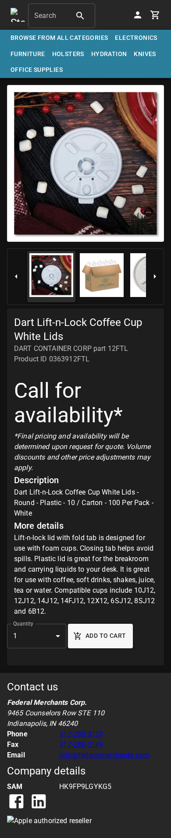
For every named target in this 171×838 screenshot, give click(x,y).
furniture (28, 53)
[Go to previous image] (16, 276)
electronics (136, 37)
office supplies (37, 69)
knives (145, 53)
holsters (68, 53)
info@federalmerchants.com (104, 755)
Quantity (23, 623)
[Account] (137, 15)
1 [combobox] (15, 636)
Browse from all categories (59, 37)
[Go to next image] (155, 276)
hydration (109, 53)
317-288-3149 (81, 744)
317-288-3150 (81, 734)
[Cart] (155, 15)
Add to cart (106, 635)
